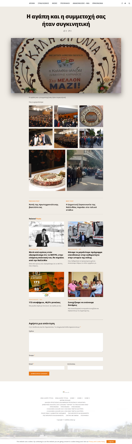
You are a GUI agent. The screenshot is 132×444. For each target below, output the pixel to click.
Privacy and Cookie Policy (97, 441)
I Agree (111, 441)
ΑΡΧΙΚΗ (32, 3)
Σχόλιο (31, 331)
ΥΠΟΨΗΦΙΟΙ (65, 3)
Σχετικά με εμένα (72, 415)
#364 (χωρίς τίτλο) (61, 398)
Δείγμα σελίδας (65, 400)
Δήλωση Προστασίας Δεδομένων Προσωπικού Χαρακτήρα (65, 402)
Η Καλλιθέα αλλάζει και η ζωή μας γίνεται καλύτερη (65, 409)
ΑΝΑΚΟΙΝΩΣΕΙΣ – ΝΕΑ (81, 3)
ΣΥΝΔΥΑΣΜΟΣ (43, 3)
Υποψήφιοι (85, 415)
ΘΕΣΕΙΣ (54, 3)
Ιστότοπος (71, 364)
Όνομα (32, 355)
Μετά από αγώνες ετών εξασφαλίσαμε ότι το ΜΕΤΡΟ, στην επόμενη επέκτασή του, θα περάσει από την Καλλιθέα (46, 256)
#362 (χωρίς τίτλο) (47, 398)
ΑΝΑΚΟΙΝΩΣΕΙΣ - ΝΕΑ (35, 249)
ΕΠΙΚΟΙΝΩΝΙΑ (97, 3)
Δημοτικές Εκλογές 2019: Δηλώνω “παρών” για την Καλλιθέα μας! (65, 405)
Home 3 (87, 398)
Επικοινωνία (65, 407)
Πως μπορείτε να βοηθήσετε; (78, 413)
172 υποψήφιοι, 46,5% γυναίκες (44, 302)
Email (31, 364)
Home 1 (72, 398)
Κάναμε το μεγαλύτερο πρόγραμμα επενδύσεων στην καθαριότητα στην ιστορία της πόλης (85, 255)
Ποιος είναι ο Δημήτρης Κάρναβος (53, 413)
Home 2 (80, 398)
